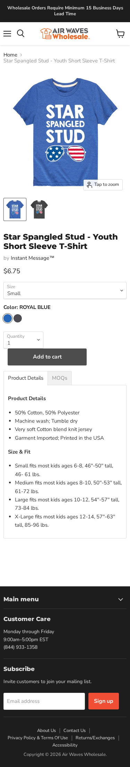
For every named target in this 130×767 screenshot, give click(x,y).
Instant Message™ (32, 258)
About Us (46, 730)
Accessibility (65, 745)
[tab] (25, 378)
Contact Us (74, 730)
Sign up (103, 701)
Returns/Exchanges (95, 738)
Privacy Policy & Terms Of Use (38, 738)
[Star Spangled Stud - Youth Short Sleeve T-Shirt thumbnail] (15, 209)
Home (10, 55)
